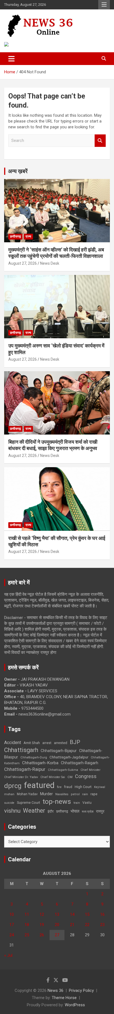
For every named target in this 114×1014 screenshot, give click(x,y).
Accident (12, 742)
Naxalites (61, 794)
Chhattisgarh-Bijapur (59, 750)
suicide (9, 803)
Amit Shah (32, 743)
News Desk (49, 263)
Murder (46, 793)
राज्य (28, 236)
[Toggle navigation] (11, 58)
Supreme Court (28, 802)
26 (42, 934)
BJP (75, 742)
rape (93, 794)
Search (100, 140)
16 (102, 914)
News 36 (55, 990)
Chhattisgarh (21, 750)
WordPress (75, 1004)
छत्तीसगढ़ (15, 236)
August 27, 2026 (22, 263)
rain (85, 794)
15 (87, 914)
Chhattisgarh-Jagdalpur (69, 757)
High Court (83, 787)
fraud (68, 787)
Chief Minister (90, 770)
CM (70, 777)
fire (59, 787)
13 (57, 914)
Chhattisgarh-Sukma (63, 770)
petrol (75, 794)
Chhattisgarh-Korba (40, 762)
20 (57, 924)
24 (11, 934)
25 (27, 934)
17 (11, 924)
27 (57, 934)
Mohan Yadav (27, 794)
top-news (57, 801)
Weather (34, 810)
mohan (9, 794)
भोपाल (75, 811)
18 (27, 924)
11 (27, 914)
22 (87, 924)
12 (42, 914)
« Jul (8, 955)
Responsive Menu (104, 4)
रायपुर (100, 811)
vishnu (12, 810)
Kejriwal (99, 787)
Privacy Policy (81, 990)
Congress (86, 776)
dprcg (13, 786)
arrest (46, 743)
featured (39, 785)
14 (72, 914)
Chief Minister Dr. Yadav (21, 777)
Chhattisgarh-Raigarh (79, 763)
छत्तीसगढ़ (62, 811)
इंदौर (51, 811)
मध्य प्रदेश (88, 811)
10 (11, 914)
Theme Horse (64, 997)
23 (102, 924)
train (77, 803)
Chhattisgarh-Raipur (24, 769)
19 (42, 924)
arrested (60, 743)
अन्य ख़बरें (18, 171)
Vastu (87, 803)
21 (72, 924)
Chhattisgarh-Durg (33, 757)
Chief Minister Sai (52, 777)
